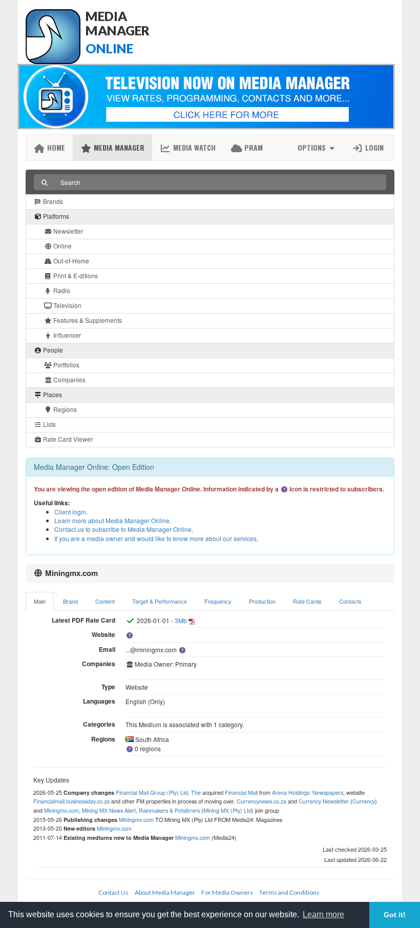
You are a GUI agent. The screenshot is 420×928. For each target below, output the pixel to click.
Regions (64, 409)
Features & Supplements (87, 320)
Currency (363, 801)
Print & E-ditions (75, 275)
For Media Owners (227, 892)
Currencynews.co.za (261, 801)
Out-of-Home (70, 260)
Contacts (350, 601)
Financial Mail (241, 792)
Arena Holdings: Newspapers (307, 792)
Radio (61, 290)
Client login (70, 511)
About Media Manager (165, 892)
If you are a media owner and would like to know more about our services (155, 538)
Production (262, 601)
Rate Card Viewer (67, 439)
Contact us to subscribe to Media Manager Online (123, 529)
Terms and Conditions (289, 892)
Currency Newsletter (324, 801)
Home (55, 147)
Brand (70, 601)
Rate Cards (307, 601)
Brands (52, 201)
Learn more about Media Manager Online (112, 520)
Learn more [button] (323, 914)
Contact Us (113, 892)
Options (313, 147)
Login (373, 147)
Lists (48, 424)
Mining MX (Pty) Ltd (227, 810)
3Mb (181, 620)
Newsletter (67, 230)
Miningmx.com (61, 810)
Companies (69, 379)
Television (66, 305)
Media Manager (118, 147)
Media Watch (193, 147)
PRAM (252, 147)
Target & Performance (159, 601)
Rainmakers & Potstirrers (169, 810)
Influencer (66, 335)
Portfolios (65, 364)
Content (105, 601)
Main (40, 601)
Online (62, 245)
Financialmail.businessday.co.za (71, 801)
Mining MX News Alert (109, 810)
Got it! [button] (395, 915)
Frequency (218, 601)
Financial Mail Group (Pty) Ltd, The (158, 792)
